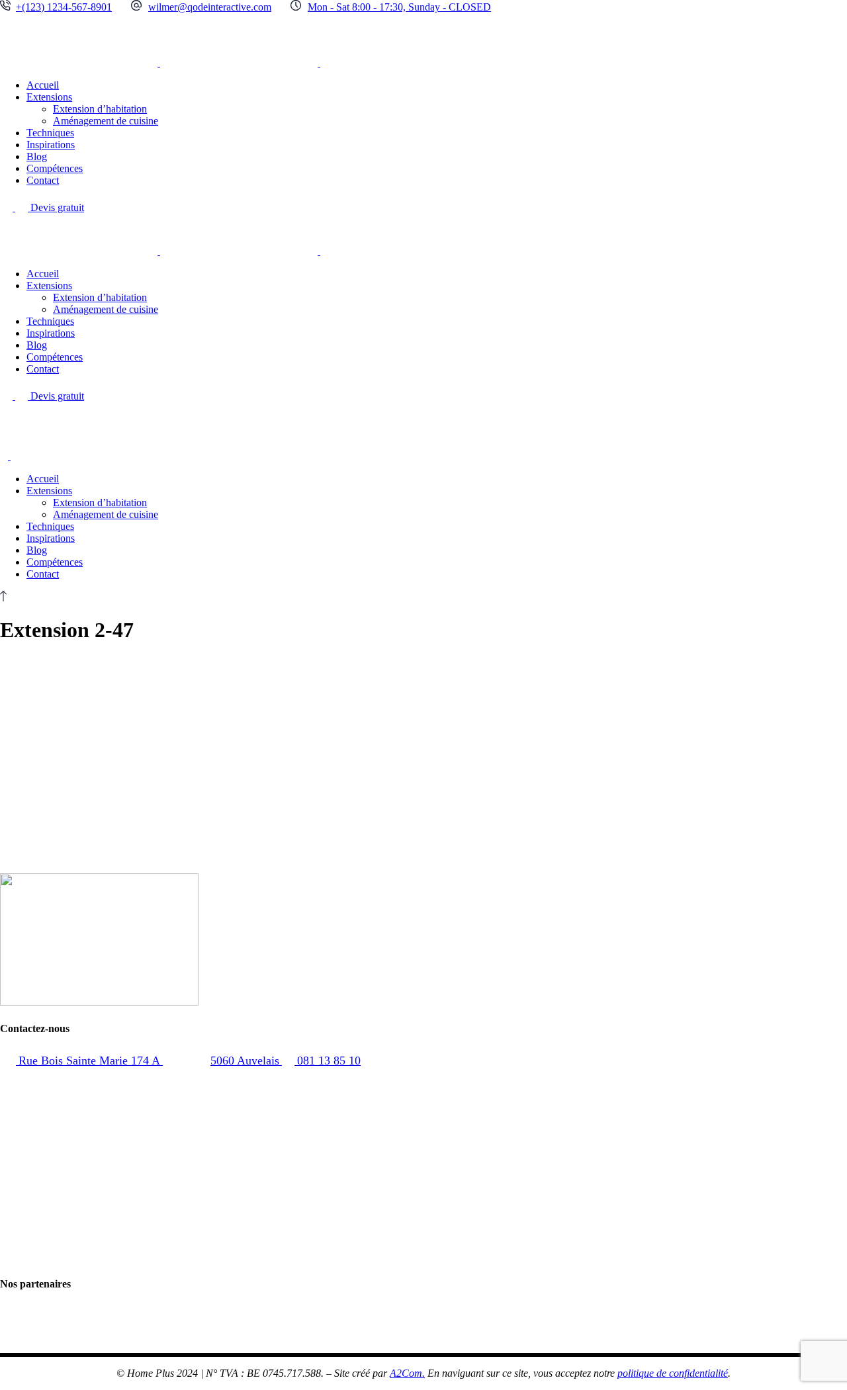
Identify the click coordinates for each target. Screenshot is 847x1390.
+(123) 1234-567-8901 (64, 7)
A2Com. (407, 1373)
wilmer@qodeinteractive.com (209, 7)
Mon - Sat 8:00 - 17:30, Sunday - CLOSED (399, 7)
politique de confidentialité (672, 1373)
